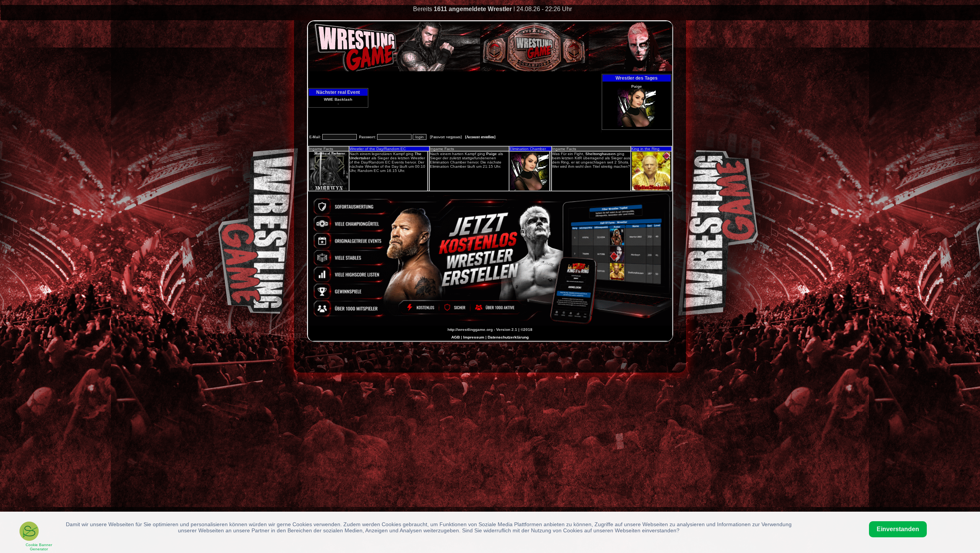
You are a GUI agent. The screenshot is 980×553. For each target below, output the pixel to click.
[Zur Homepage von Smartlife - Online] (29, 532)
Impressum (473, 337)
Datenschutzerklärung (508, 337)
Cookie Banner (39, 547)
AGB (455, 337)
